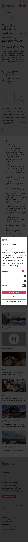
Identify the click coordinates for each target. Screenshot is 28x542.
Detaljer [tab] (14, 244)
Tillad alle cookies (14, 292)
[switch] (24, 276)
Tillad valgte (14, 297)
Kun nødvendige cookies (14, 301)
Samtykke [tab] (5, 244)
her (18, 265)
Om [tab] (23, 244)
